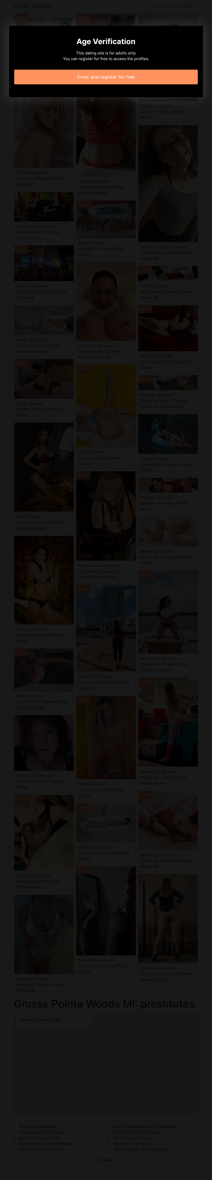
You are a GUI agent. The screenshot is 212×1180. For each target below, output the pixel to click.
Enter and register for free (106, 77)
